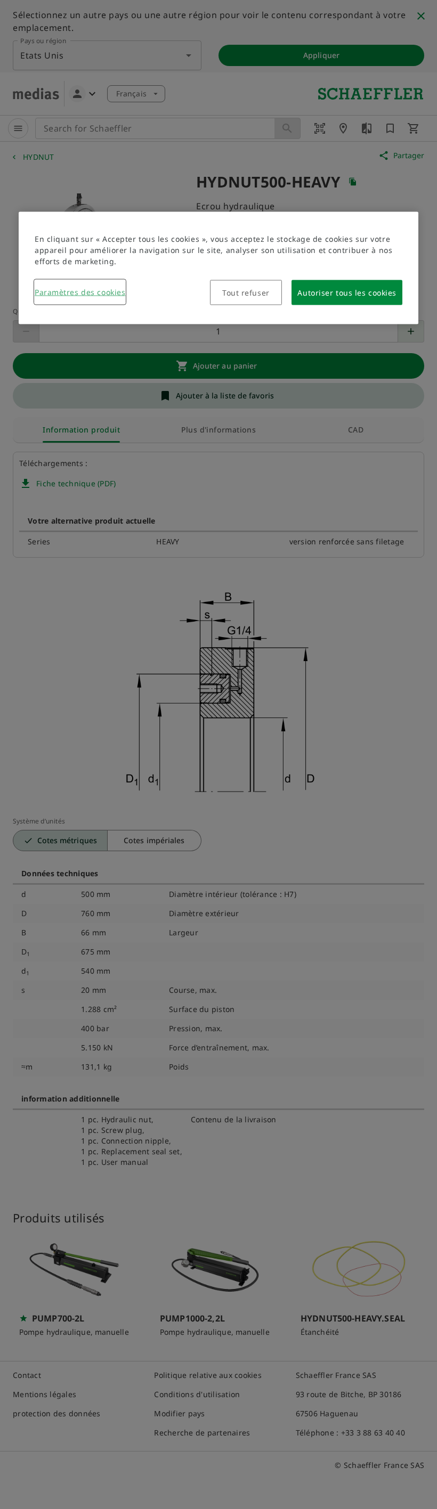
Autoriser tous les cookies (346, 293)
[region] (218, 268)
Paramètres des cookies (80, 292)
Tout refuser (246, 293)
